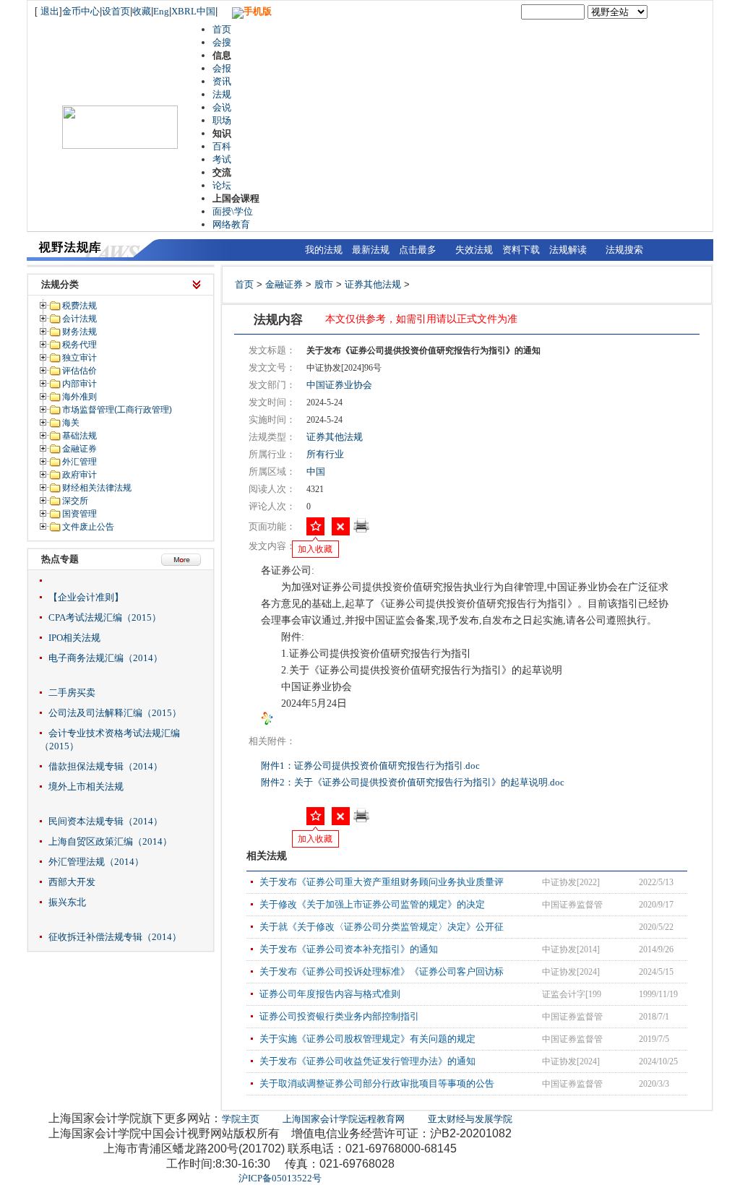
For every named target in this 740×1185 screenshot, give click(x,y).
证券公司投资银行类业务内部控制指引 (339, 1016)
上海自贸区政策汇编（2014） (110, 841)
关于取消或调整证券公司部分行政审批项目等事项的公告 (376, 1083)
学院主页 (240, 1118)
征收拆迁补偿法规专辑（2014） (114, 936)
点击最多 (417, 249)
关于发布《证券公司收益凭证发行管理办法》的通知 (367, 1061)
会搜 (221, 42)
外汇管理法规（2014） (96, 861)
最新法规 (371, 249)
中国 (315, 471)
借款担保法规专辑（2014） (105, 766)
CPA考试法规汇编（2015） (104, 617)
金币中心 (81, 11)
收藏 (141, 11)
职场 (221, 120)
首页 (221, 29)
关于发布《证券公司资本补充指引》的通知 (348, 949)
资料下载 (521, 249)
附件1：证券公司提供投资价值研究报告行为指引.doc (371, 765)
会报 (221, 68)
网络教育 (231, 224)
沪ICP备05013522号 (280, 1178)
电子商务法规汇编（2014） (105, 657)
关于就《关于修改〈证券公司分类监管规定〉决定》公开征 (381, 926)
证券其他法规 (373, 284)
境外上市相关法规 (86, 786)
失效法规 (474, 249)
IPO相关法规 (74, 637)
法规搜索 (624, 249)
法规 (221, 94)
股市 (323, 284)
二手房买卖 (71, 692)
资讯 (221, 81)
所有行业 (325, 454)
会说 (221, 107)
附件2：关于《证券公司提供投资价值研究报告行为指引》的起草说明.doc (414, 782)
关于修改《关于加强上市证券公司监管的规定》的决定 (372, 904)
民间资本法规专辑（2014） (105, 821)
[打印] (361, 530)
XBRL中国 (193, 11)
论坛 (221, 185)
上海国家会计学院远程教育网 (344, 1118)
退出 (49, 11)
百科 (221, 146)
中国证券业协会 (339, 384)
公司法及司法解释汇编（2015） (114, 712)
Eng (161, 11)
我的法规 (324, 249)
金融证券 (284, 284)
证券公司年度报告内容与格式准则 (329, 993)
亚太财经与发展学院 (470, 1118)
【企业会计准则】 (86, 597)
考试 (221, 159)
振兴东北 (67, 902)
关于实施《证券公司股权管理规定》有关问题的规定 (367, 1038)
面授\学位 (232, 211)
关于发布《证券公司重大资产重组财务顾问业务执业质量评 (381, 881)
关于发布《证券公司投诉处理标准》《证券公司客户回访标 (381, 971)
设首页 (116, 11)
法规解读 (568, 249)
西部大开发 (71, 881)
